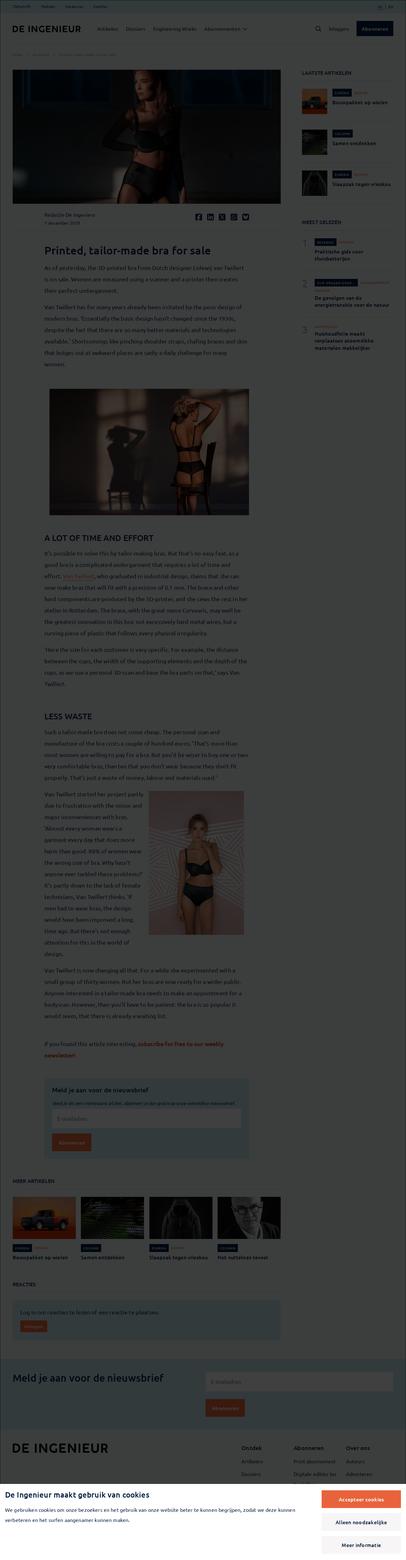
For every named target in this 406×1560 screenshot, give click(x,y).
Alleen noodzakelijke (361, 1521)
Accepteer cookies (361, 1499)
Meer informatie (361, 1544)
